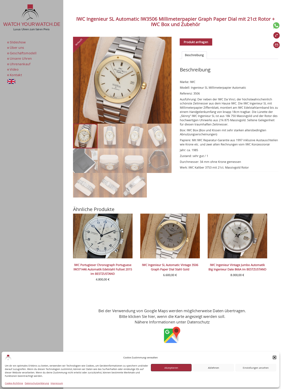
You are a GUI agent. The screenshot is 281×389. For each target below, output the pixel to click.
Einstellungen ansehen (256, 367)
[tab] (194, 55)
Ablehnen (213, 367)
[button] (274, 357)
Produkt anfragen (196, 42)
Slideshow (18, 42)
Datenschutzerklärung (37, 383)
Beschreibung (194, 55)
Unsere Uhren (21, 58)
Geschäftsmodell (23, 53)
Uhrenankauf (20, 64)
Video (14, 69)
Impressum (57, 383)
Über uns (17, 47)
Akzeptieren (171, 367)
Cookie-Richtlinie (14, 383)
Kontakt (16, 75)
